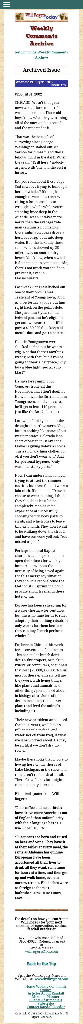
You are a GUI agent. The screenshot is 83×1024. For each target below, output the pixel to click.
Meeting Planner (46, 996)
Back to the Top (41, 963)
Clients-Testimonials (45, 1000)
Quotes (46, 990)
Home (30, 986)
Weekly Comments (51, 986)
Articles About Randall (46, 993)
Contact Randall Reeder (46, 1006)
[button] (7, 4)
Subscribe (46, 1003)
